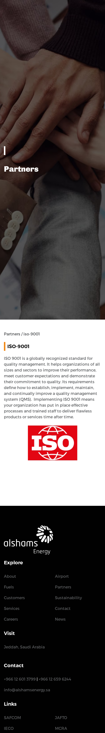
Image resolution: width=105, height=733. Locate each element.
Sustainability (68, 598)
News (60, 619)
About (10, 576)
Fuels (9, 587)
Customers (14, 598)
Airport (62, 576)
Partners (63, 587)
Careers (11, 619)
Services (12, 608)
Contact (63, 608)
